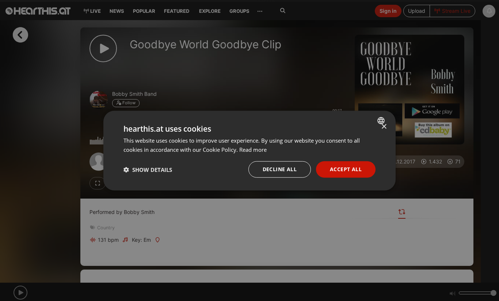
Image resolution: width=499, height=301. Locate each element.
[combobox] (381, 120)
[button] (147, 169)
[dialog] (249, 150)
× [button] (383, 126)
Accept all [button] (346, 169)
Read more (253, 149)
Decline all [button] (280, 169)
